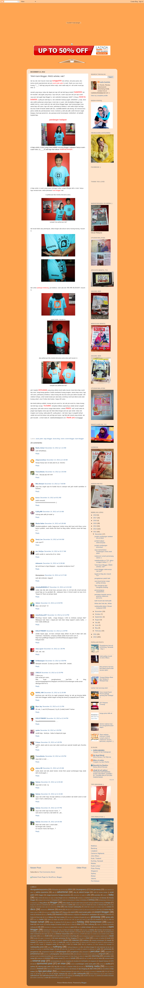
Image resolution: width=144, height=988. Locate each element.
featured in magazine (73, 914)
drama (93, 909)
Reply (37, 453)
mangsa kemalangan (98, 940)
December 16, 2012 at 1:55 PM (50, 730)
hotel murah (40, 924)
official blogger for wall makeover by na (97, 947)
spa (33, 964)
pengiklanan (75, 951)
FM (45, 917)
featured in (60, 914)
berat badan (63, 900)
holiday (80, 922)
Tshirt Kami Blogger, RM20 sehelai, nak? (103, 565)
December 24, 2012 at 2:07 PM (51, 808)
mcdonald (47, 942)
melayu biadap (75, 942)
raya (86, 956)
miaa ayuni (39, 649)
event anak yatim (85, 912)
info (39, 927)
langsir (92, 936)
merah (99, 942)
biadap (77, 900)
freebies (76, 917)
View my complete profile (99, 95)
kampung (46, 930)
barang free (95, 898)
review (47, 958)
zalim (66, 977)
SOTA (112, 961)
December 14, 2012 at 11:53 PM (52, 672)
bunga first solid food (35, 904)
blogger (54, 902)
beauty (104, 898)
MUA (83, 944)
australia (97, 895)
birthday (92, 900)
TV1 (106, 971)
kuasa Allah (65, 936)
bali (66, 897)
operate (39, 949)
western (86, 975)
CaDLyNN (39, 511)
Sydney (93, 873)
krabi (47, 936)
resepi (32, 958)
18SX (70, 889)
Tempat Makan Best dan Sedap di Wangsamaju (106, 679)
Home (59, 868)
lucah (108, 938)
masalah (41, 942)
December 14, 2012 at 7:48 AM (54, 484)
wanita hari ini (62, 975)
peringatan (108, 951)
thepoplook (58, 969)
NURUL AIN (40, 692)
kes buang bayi (88, 932)
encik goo (46, 912)
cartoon (77, 904)
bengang (54, 900)
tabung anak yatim (44, 966)
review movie (58, 958)
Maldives (94, 846)
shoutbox (76, 961)
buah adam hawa (78, 902)
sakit (80, 958)
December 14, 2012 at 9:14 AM (53, 511)
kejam (78, 930)
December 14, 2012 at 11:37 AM (56, 575)
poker (80, 954)
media (61, 942)
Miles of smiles (98, 760)
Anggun (41, 895)
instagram (54, 927)
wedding (77, 975)
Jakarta (93, 878)
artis (88, 895)
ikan (69, 924)
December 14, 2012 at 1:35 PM (54, 649)
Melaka (93, 863)
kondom (95, 933)
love (87, 938)
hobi (73, 922)
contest (108, 907)
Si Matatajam (40, 661)
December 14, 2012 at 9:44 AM (53, 539)
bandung (72, 898)
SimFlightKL (84, 961)
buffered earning (98, 902)
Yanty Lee (39, 539)
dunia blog (56, 438)
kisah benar (76, 933)
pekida (79, 949)
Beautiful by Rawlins (100, 765)
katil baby (59, 930)
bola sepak (66, 902)
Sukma (38, 782)
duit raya (99, 909)
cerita (83, 904)
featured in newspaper (89, 914)
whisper (93, 975)
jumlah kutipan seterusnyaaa (100, 541)
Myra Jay (39, 706)
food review (61, 917)
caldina (52, 904)
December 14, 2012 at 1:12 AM (55, 448)
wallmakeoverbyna (48, 975)
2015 (95, 523)
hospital (109, 922)
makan (65, 940)
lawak (111, 936)
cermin (89, 904)
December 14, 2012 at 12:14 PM (58, 615)
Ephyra (65, 912)
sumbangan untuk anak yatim (86, 964)
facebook (38, 914)
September (99, 617)
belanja (40, 900)
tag (56, 966)
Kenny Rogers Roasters (68, 932)
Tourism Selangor (66, 971)
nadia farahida (105, 82)
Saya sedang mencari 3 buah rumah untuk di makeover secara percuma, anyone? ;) (107, 738)
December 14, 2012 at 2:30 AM (55, 472)
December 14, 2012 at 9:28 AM (55, 523)
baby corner (38, 898)
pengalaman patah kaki (102, 578)
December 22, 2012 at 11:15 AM (52, 794)
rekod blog (96, 956)
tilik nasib (65, 968)
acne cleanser (108, 889)
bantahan (80, 897)
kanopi (53, 930)
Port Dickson (95, 881)
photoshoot (66, 954)
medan (54, 942)
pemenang (107, 949)
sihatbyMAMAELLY (42, 587)
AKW (95, 892)
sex (63, 961)
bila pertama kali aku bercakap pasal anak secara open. (107, 668)
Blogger (83, 982)
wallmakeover (35, 975)
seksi (100, 958)
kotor (41, 936)
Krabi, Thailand (96, 858)
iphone (60, 927)
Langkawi (94, 851)
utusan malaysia (59, 973)
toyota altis (76, 971)
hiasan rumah (37, 922)
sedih (90, 958)
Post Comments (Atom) (47, 872)
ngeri (49, 947)
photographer (55, 954)
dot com (87, 909)
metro (31, 944)
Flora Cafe (39, 917)
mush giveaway (99, 944)
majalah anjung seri (43, 940)
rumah (73, 958)
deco (32, 909)
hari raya (90, 919)
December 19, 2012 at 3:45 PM (51, 742)
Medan (93, 876)
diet (66, 909)
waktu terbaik (108, 973)
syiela (38, 730)
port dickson (93, 954)
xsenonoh (54, 977)
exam (32, 914)
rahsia (81, 956)
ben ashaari (47, 900)
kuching (73, 936)
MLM (68, 944)
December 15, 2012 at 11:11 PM (53, 706)
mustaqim (109, 944)
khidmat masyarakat (62, 934)
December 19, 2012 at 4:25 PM (55, 756)
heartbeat (98, 919)
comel (85, 907)
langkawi (86, 936)
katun (65, 930)
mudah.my (89, 944)
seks (95, 958)
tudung (87, 971)
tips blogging (83, 969)
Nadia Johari (40, 448)
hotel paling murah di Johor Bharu (106, 657)
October (98, 614)
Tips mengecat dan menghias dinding (101, 586)
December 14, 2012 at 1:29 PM (56, 631)
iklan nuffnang (89, 924)
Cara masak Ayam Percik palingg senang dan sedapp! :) (106, 694)
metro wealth (39, 944)
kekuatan (84, 930)
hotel (32, 924)
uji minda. (39, 973)
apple (83, 895)
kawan (71, 930)
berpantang (71, 900)
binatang (83, 900)
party (58, 949)
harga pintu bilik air (106, 713)
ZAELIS (38, 672)
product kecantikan (45, 956)
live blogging (72, 938)
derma (60, 909)
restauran (40, 958)
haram (62, 919)
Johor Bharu (95, 856)
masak (109, 940)
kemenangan (46, 931)
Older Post (81, 868)
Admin (38, 603)
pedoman (72, 949)
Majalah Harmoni (56, 940)
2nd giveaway (95, 889)
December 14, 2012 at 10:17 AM (55, 551)
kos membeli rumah (104, 933)
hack (35, 919)
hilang (68, 922)
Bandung (94, 848)
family (49, 914)
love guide (95, 938)
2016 (95, 520)
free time (69, 917)
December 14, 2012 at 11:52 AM (60, 587)
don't (81, 909)
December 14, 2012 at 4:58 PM (55, 661)
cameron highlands (61, 904)
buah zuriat (88, 902)
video (69, 973)
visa (101, 973)
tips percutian (45, 971)
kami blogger (79, 438)
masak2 (33, 942)
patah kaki (64, 949)
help (110, 919)
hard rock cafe (70, 919)
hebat (105, 919)
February (98, 631)
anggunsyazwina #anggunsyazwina (58, 895)
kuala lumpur (56, 936)
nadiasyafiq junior (37, 947)
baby (111, 894)
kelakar (91, 930)
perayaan (85, 951)
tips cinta (93, 969)
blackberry (35, 902)
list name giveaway (58, 938)
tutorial (99, 971)
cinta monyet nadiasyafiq (72, 907)
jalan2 (73, 927)
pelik (98, 949)
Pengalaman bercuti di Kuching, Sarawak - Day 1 (106, 647)
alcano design (103, 892)
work (46, 977)
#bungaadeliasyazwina (39, 889)
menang (93, 942)
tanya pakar (63, 966)
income (105, 924)
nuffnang (57, 946)
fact (44, 914)
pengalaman (34, 951)
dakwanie (39, 563)
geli (88, 917)
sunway (102, 963)
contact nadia (100, 906)
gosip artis (110, 917)
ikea (73, 924)
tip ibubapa (73, 969)
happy (55, 919)
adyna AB (39, 768)
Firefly (32, 917)
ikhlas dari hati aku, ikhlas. (103, 603)
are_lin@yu (40, 551)
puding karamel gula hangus (61, 956)
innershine (47, 927)
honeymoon (96, 922)
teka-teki (81, 966)
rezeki (67, 958)
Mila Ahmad (40, 484)
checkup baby (102, 904)
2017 (95, 518)
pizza (75, 954)
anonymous (76, 895)
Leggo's (42, 938)
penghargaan (62, 951)
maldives (86, 940)
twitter (31, 973)
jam (78, 927)
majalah (32, 940)
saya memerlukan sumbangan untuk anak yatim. (103, 551)
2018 (95, 515)
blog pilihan (43, 902)
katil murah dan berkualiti (103, 601)
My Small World (98, 755)
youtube (61, 977)
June (97, 625)
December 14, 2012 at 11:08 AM (54, 563)
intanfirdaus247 (41, 615)
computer (92, 906)
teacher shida (72, 966)
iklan (79, 924)
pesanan (46, 954)
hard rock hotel (81, 919)
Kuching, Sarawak (97, 861)
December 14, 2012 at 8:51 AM (50, 497)
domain (76, 909)
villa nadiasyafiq (79, 973)
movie (75, 944)
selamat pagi (38, 960)
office (81, 947)
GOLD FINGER (41, 631)
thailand (40, 969)
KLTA (82, 934)
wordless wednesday (37, 977)
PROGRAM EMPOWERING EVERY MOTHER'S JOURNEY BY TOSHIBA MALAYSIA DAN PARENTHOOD (102, 774)
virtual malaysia (94, 973)
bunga (108, 902)
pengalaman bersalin (48, 951)
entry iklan (55, 912)
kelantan (99, 930)
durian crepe (33, 912)
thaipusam (49, 968)
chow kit (52, 906)
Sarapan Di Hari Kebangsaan (102, 752)
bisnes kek (111, 900)
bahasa (46, 897)
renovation (106, 956)
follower (51, 917)
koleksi (88, 933)
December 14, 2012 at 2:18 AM (57, 460)
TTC (82, 971)
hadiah (41, 919)
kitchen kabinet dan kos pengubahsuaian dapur (107, 725)
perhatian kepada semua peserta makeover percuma (103, 596)
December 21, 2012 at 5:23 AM (53, 768)
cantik (70, 904)
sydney (32, 966)
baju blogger (48, 438)
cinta (58, 907)
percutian (95, 951)
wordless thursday (108, 975)
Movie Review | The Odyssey (102, 757)
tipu (58, 971)
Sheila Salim (40, 523)
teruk (106, 966)
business (45, 904)
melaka (67, 942)
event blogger (69, 438)
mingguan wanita (51, 944)
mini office (62, 944)
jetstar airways (86, 927)
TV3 (110, 971)
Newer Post (35, 868)
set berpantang (55, 961)
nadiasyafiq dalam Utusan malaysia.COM (103, 607)
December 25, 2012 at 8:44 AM (51, 822)
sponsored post (44, 963)
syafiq (108, 964)
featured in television (106, 914)
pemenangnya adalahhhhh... (100, 591)
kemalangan (108, 930)
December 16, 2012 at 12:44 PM (57, 718)
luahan (103, 938)
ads (53, 892)
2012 (95, 531)
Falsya (38, 742)
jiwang (95, 927)
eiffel (40, 912)
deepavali (43, 909)
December (98, 534)
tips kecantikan (104, 969)
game (83, 917)
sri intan (62, 963)
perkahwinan (35, 954)
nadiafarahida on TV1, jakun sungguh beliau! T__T (104, 561)
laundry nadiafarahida (101, 936)
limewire (48, 938)
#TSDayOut (55, 889)
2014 (95, 526)
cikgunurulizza (41, 460)
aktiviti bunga (84, 892)
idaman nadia (61, 924)
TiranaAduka (40, 472)
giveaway (95, 917)
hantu (49, 919)
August (97, 620)
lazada (36, 938)
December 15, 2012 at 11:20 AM (55, 692)
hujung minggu (50, 924)
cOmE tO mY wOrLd (100, 770)
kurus (38, 497)
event (62, 438)
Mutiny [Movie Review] (100, 767)
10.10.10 (63, 889)
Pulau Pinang (95, 868)
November (98, 611)
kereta (79, 932)
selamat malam (109, 958)
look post (81, 938)
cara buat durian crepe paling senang (102, 582)
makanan (75, 940)
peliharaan (92, 949)
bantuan (87, 898)
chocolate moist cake (42, 906)
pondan (86, 954)
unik (45, 973)
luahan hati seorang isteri (99, 688)
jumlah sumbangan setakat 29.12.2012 (104, 537)
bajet (52, 897)
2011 (95, 634)
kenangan (55, 932)
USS (50, 973)
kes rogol (44, 934)
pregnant (102, 954)
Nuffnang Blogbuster (72, 947)
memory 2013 (85, 942)
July (96, 622)
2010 (95, 637)
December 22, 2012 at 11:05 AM (52, 782)
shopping (68, 961)
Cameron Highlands (97, 853)
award (104, 895)
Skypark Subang (103, 961)
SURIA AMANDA (98, 750)
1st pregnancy (81, 889)
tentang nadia (93, 966)
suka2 (72, 963)
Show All (112, 779)
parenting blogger (49, 949)
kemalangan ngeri (35, 932)
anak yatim (39, 438)
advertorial (62, 892)
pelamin (85, 949)
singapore (93, 961)
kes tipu (52, 933)
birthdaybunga (102, 900)
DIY (71, 909)
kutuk (80, 936)
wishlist (99, 975)
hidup (51, 922)
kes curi (97, 932)
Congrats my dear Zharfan (101, 762)
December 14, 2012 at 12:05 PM (52, 603)
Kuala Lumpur (95, 866)
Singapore (94, 871)
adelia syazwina (42, 892)
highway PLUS (60, 922)
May (96, 628)
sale (85, 958)
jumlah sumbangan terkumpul (101, 546)
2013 (95, 529)
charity (94, 904)
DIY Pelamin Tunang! (104, 703)
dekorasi (51, 909)
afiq (74, 892)
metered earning (107, 942)
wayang (70, 975)
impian (98, 924)
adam (31, 892)
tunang (93, 971)
